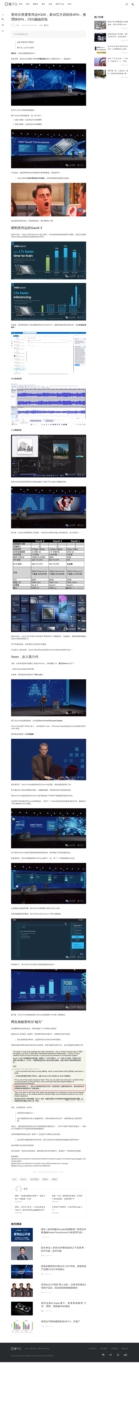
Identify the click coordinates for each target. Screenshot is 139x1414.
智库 (43, 4)
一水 (42, 1326)
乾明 (42, 1255)
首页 (20, 4)
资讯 (27, 4)
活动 (50, 4)
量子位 (46, 25)
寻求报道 (114, 1348)
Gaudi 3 (23, 1179)
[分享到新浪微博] (2, 24)
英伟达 (45, 1179)
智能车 (35, 4)
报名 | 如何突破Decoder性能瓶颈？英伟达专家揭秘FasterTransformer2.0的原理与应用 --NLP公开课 (63, 1232)
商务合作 (125, 1348)
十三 (17, 25)
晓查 (42, 1311)
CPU (14, 1179)
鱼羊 (42, 1274)
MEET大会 (60, 4)
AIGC (69, 4)
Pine (42, 1292)
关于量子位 (93, 1348)
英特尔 (54, 1179)
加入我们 (104, 1348)
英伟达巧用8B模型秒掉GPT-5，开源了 (60, 1321)
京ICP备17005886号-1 (48, 1356)
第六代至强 (34, 1179)
